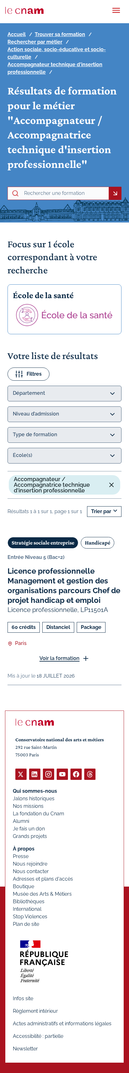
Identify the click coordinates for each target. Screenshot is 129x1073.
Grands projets (30, 836)
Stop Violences (30, 917)
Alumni (21, 821)
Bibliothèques (28, 901)
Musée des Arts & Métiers (42, 894)
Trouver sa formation (60, 34)
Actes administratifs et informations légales (62, 1024)
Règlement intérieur (35, 1011)
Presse (20, 856)
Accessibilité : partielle (38, 1036)
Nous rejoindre (30, 864)
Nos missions (28, 806)
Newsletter (25, 1049)
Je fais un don (29, 829)
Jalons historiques (33, 799)
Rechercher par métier (35, 42)
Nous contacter (31, 871)
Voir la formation (59, 658)
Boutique (23, 886)
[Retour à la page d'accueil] (24, 10)
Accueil (17, 34)
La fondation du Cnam (38, 814)
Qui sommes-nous (35, 791)
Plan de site (26, 924)
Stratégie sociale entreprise (43, 542)
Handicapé (97, 542)
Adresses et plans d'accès (43, 879)
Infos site (23, 998)
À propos (23, 849)
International (27, 909)
